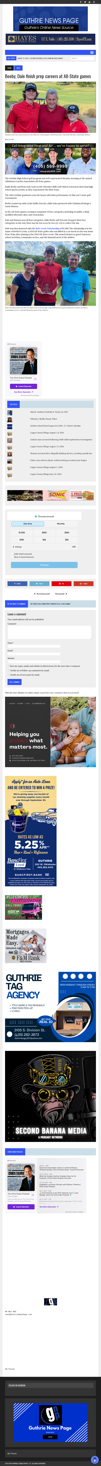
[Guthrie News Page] (50, 18)
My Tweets (10, 1369)
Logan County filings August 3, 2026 (46, 467)
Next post (59, 593)
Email (10, 650)
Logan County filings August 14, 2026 (47, 432)
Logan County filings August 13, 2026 (47, 446)
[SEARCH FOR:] (82, 57)
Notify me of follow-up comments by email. (29, 670)
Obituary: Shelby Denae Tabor (43, 418)
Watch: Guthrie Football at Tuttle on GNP (49, 412)
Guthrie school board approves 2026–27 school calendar (55, 425)
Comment (12, 623)
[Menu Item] (81, 1)
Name (10, 642)
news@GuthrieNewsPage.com (18, 1315)
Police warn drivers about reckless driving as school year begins (58, 460)
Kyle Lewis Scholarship (47, 228)
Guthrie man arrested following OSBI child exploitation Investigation (61, 439)
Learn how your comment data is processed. (59, 692)
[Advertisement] (50, 326)
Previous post (43, 593)
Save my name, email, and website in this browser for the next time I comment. (45, 666)
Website (11, 658)
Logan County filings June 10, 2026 (46, 474)
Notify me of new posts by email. (25, 674)
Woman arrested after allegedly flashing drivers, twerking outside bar (61, 453)
